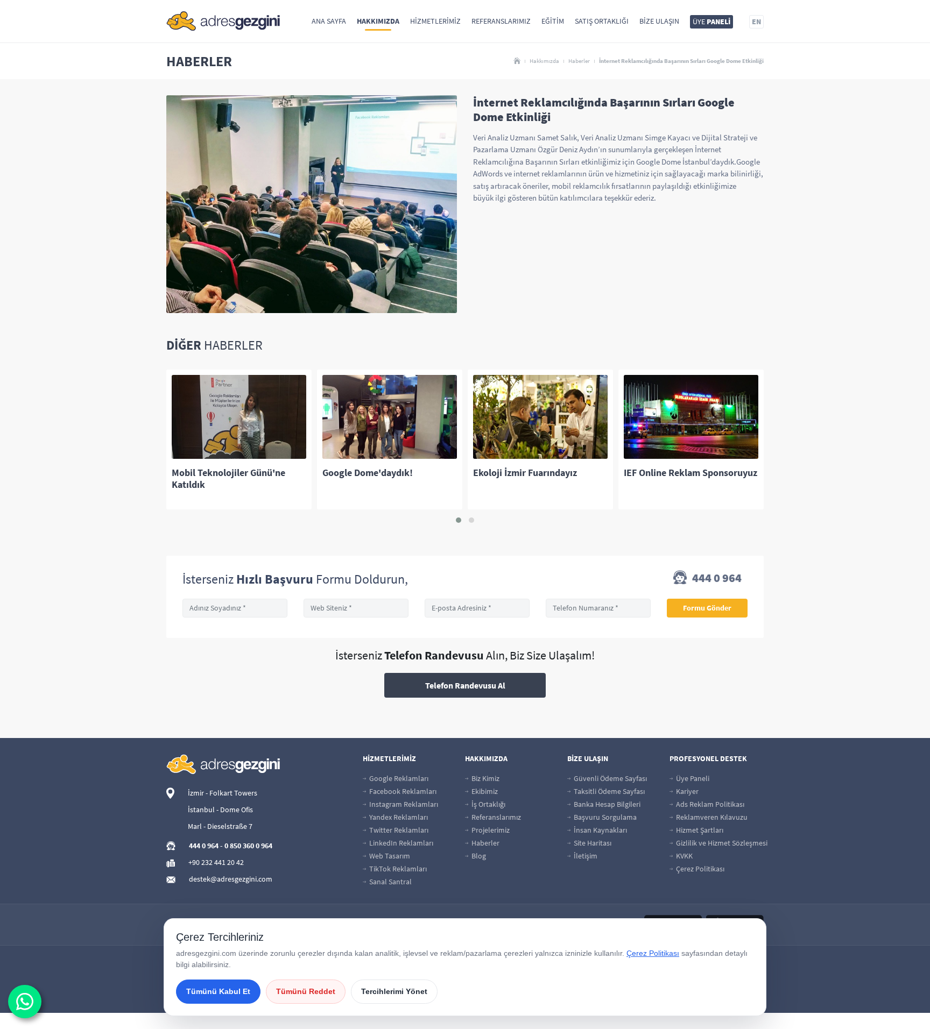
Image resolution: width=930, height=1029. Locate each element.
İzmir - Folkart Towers (222, 793)
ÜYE (711, 21)
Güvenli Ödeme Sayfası (609, 778)
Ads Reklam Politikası (709, 804)
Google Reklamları (398, 778)
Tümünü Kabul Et (218, 991)
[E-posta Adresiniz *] (477, 608)
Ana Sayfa (329, 21)
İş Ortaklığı (487, 804)
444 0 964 (716, 578)
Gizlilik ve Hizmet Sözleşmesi (720, 843)
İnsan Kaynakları (599, 830)
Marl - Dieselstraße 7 (220, 826)
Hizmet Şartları (698, 830)
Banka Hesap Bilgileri (606, 804)
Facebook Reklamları (402, 791)
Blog (478, 856)
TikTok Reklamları (397, 869)
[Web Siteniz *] (356, 608)
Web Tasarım (389, 856)
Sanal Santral (390, 881)
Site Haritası (591, 843)
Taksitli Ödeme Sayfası (608, 791)
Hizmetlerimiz (435, 21)
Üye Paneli (691, 778)
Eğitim (552, 21)
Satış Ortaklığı (602, 21)
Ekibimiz (484, 791)
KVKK (683, 856)
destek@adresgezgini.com (230, 879)
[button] (458, 520)
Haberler (579, 61)
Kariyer (686, 791)
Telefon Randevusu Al (465, 685)
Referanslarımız (501, 21)
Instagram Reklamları (403, 804)
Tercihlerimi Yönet (394, 991)
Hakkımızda (378, 21)
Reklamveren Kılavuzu (711, 817)
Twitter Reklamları (398, 830)
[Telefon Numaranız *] (598, 608)
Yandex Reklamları (398, 817)
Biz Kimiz (484, 778)
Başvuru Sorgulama (604, 817)
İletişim (584, 856)
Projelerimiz (490, 830)
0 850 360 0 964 (248, 845)
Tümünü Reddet (305, 991)
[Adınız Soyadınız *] (234, 608)
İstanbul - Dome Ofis (220, 809)
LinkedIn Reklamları (400, 843)
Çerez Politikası (699, 869)
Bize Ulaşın (659, 21)
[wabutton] (24, 1001)
